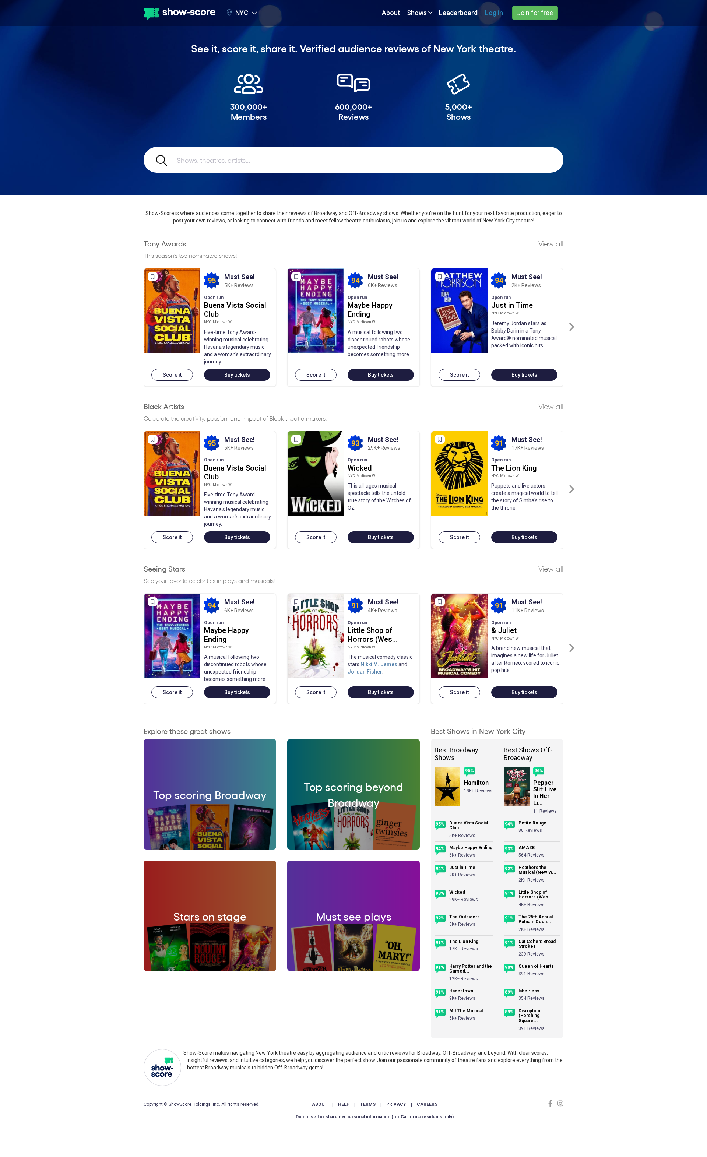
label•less (528, 991)
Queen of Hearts (536, 966)
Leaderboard (458, 13)
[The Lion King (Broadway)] (459, 473)
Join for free (535, 13)
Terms (368, 1104)
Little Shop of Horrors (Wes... (373, 635)
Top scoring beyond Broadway (353, 794)
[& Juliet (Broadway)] (459, 636)
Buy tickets (237, 375)
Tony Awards (165, 243)
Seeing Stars (164, 568)
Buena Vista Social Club (468, 826)
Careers (427, 1104)
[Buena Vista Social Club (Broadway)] (172, 310)
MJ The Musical (466, 1011)
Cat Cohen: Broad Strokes (537, 944)
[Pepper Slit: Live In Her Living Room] (517, 786)
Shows (417, 13)
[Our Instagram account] (559, 1103)
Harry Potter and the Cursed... (470, 969)
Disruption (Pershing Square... (529, 1016)
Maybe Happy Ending (370, 310)
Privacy (396, 1104)
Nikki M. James (378, 664)
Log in (494, 13)
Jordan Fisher (365, 672)
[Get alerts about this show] (153, 276)
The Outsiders (464, 917)
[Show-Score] (179, 13)
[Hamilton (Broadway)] (447, 786)
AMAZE (526, 847)
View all (550, 243)
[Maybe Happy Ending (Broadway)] (316, 310)
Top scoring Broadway (210, 794)
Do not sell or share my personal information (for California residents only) (375, 1116)
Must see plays (353, 915)
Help (343, 1104)
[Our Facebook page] (552, 1103)
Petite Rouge (532, 823)
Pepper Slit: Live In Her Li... (545, 793)
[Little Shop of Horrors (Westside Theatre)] (316, 636)
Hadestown (461, 991)
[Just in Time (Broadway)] (459, 310)
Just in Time (512, 305)
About (391, 13)
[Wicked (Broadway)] (316, 473)
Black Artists (164, 406)
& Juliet (504, 630)
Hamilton (476, 783)
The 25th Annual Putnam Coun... (535, 920)
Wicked (360, 468)
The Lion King (514, 468)
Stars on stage (209, 915)
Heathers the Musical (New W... (537, 870)
